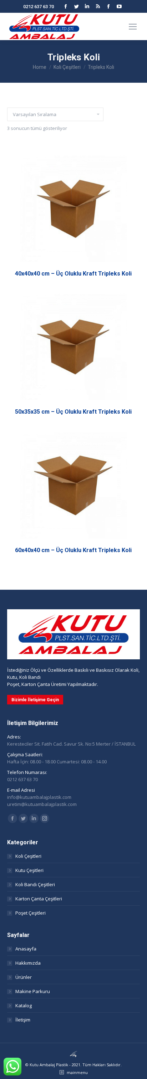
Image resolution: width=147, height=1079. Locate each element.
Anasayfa (25, 949)
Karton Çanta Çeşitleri (38, 898)
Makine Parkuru (32, 991)
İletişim (22, 1020)
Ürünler (23, 977)
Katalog (23, 1005)
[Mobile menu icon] (133, 27)
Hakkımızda (28, 963)
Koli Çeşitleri (28, 856)
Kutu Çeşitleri (29, 870)
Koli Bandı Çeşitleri (35, 884)
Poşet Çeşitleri (30, 913)
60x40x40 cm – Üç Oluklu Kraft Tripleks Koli (73, 550)
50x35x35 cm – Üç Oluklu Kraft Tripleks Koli (73, 411)
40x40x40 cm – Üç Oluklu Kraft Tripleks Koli (73, 273)
